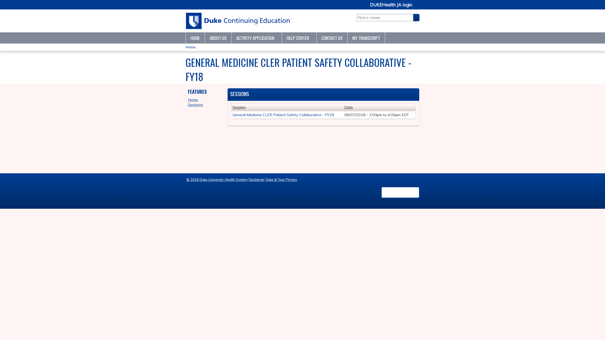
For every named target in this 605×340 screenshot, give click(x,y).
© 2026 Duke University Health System (217, 180)
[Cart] (417, 7)
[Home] (238, 20)
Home (195, 37)
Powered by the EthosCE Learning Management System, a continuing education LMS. (400, 192)
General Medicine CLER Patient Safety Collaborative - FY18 (283, 114)
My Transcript (366, 37)
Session (239, 107)
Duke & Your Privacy (281, 180)
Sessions (195, 104)
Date (348, 107)
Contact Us (332, 37)
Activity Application (255, 37)
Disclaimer (257, 180)
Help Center (298, 37)
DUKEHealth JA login (391, 5)
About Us (218, 37)
